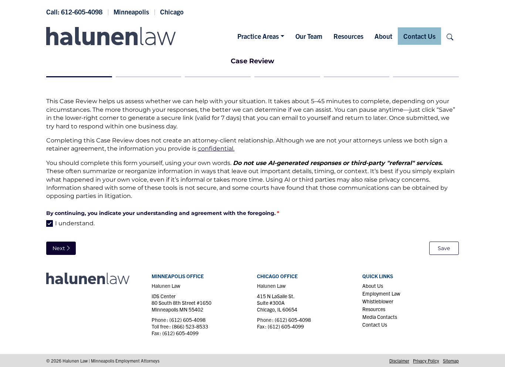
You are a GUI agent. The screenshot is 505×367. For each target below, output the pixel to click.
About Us (372, 285)
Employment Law (381, 293)
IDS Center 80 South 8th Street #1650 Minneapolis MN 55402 (181, 303)
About (383, 36)
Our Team (308, 36)
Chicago (172, 11)
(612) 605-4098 (187, 319)
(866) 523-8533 (190, 326)
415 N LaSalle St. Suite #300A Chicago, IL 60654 (277, 303)
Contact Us (419, 36)
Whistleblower (377, 301)
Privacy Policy (426, 360)
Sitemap (451, 360)
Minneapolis (131, 11)
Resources (348, 36)
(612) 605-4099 (180, 333)
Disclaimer (399, 360)
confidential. (216, 148)
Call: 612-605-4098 (74, 11)
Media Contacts (379, 316)
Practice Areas (258, 36)
